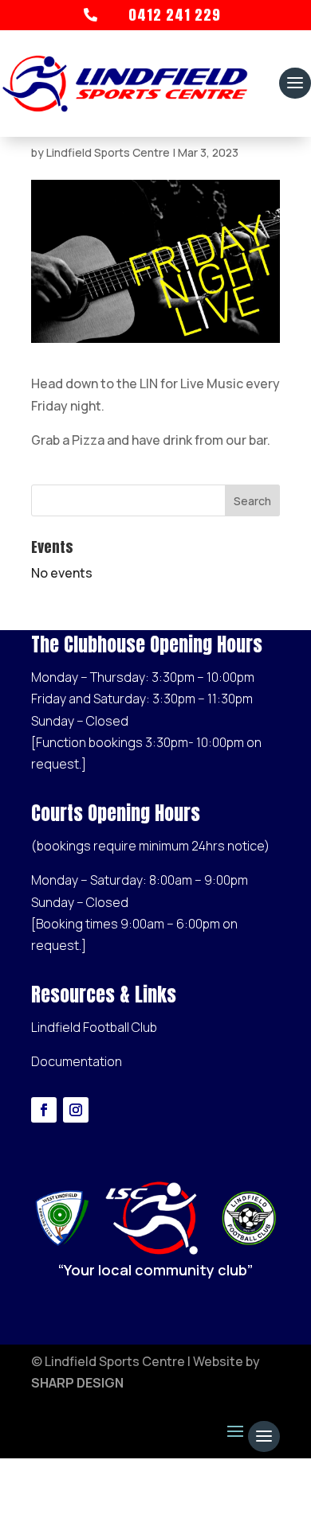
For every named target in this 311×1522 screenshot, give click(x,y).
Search (252, 500)
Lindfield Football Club (94, 1027)
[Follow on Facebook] (44, 1110)
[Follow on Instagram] (76, 1110)
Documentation (76, 1061)
